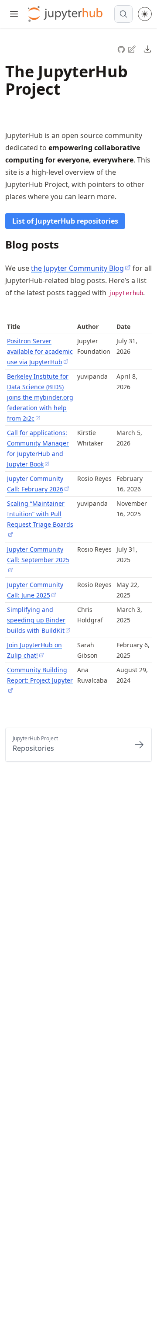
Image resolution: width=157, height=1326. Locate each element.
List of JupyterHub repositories (65, 221)
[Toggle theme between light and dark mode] (145, 14)
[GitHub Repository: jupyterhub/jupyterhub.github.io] (122, 48)
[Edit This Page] (132, 48)
